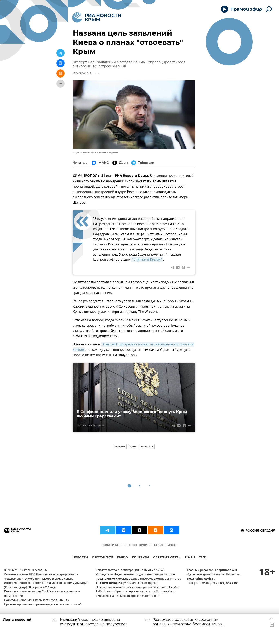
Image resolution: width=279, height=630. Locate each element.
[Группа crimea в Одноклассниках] (155, 530)
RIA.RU (189, 558)
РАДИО (122, 558)
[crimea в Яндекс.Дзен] (139, 530)
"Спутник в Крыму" (147, 259)
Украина (119, 446)
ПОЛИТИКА (110, 545)
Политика (147, 446)
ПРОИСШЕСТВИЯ (151, 545)
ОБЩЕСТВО (128, 545)
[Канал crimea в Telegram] (107, 530)
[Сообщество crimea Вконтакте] (123, 530)
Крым (133, 446)
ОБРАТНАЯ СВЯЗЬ (166, 558)
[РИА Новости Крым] (96, 17)
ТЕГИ (202, 558)
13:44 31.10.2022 (82, 73)
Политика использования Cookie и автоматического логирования (42, 593)
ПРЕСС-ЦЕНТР (102, 558)
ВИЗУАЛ (171, 545)
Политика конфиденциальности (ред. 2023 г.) (36, 600)
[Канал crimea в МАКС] (171, 530)
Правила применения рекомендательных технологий (43, 604)
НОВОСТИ (80, 558)
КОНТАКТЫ (140, 558)
